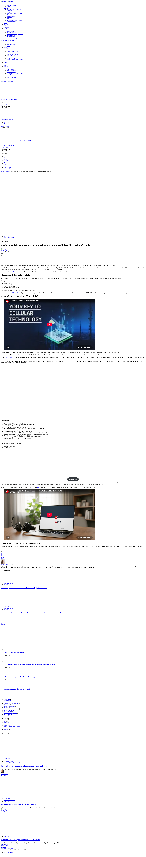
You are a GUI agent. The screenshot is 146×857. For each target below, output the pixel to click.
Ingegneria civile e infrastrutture (14, 13)
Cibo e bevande (7, 700)
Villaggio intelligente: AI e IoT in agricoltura (18, 804)
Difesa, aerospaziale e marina (14, 9)
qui (38, 487)
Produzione (9, 17)
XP (4, 156)
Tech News (6, 725)
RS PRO (6, 102)
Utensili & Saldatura (8, 168)
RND (5, 25)
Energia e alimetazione (12, 12)
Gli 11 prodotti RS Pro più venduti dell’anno (9, 99)
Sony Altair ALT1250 (10, 357)
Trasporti (6, 584)
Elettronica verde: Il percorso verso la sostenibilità (20, 840)
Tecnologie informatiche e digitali (15, 20)
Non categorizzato (8, 715)
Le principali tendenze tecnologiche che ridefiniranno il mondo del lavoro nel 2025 (16, 140)
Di (4, 3)
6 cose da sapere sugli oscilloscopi (7, 119)
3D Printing (6, 698)
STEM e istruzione (11, 19)
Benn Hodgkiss (4, 774)
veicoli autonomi (8, 166)
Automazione (7, 143)
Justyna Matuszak (5, 250)
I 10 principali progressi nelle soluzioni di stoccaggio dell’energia (23, 677)
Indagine (6, 707)
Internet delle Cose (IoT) (9, 145)
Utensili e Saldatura (8, 167)
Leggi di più (3, 775)
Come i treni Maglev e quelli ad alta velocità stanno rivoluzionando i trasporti (31, 613)
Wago (5, 162)
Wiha (5, 158)
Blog (9, 171)
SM (4, 239)
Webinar (6, 24)
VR (4, 163)
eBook (5, 23)
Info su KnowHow (11, 5)
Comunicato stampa (8, 702)
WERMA (6, 159)
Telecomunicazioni (11, 21)
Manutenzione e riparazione (13, 14)
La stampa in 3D (8, 711)
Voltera (5, 164)
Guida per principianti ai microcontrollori (17, 689)
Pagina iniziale (4, 171)
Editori (8, 6)
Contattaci (6, 27)
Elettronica (9, 10)
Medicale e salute (11, 16)
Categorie (6, 8)
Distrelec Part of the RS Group (12, 849)
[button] (2, 80)
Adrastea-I (15, 271)
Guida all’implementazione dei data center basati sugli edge (24, 766)
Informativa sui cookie (9, 853)
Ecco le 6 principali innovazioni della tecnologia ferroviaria (24, 588)
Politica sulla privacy (9, 852)
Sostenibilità (7, 606)
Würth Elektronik (14, 293)
